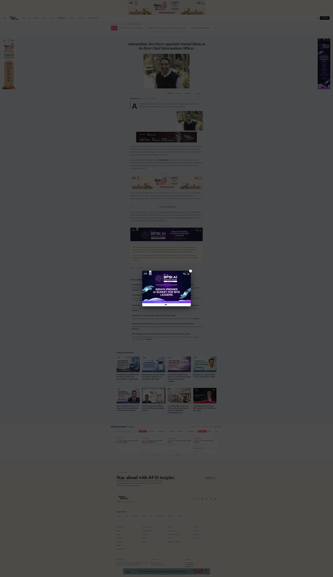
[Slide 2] (167, 304)
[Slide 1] (166, 304)
